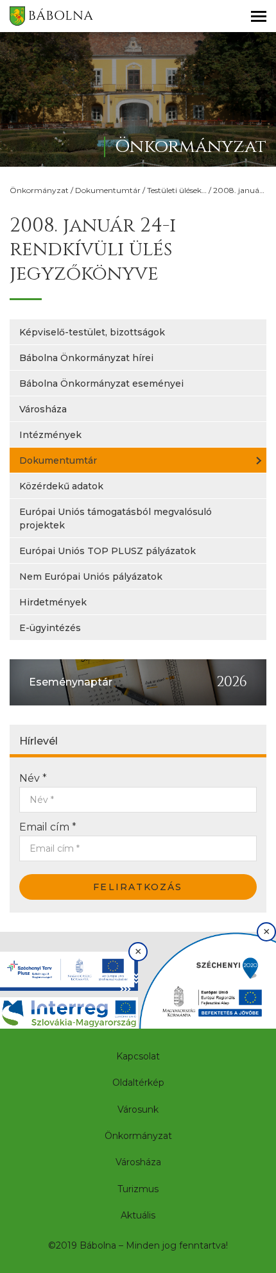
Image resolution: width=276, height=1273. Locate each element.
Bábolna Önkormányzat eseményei (101, 383)
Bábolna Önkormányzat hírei (86, 358)
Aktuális (138, 1215)
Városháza (43, 409)
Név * (33, 778)
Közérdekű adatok (61, 486)
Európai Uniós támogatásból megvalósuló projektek (115, 518)
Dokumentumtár (108, 190)
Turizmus (138, 1189)
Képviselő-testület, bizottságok (92, 332)
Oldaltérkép (138, 1082)
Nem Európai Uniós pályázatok (90, 576)
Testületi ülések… (177, 190)
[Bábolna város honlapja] (51, 16)
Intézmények (50, 435)
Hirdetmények (53, 602)
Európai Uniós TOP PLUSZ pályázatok (107, 551)
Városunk (138, 1109)
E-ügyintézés (50, 628)
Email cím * (47, 827)
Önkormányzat (39, 190)
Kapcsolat (138, 1056)
